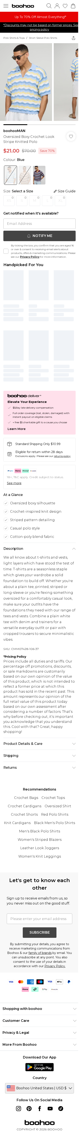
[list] (38, 17)
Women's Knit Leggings (38, 866)
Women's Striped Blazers (38, 849)
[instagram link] (16, 1123)
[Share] (70, 38)
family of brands (41, 967)
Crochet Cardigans (23, 807)
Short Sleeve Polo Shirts (43, 37)
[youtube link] (48, 1123)
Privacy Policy (38, 253)
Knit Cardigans (38, 824)
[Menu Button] (5, 5)
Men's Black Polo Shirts (38, 841)
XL (60, 197)
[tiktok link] (59, 1123)
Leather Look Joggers (38, 858)
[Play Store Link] (38, 1082)
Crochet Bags (25, 799)
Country (38, 1093)
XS (9, 197)
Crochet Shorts (22, 816)
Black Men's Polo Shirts (38, 833)
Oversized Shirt (56, 807)
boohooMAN (14, 128)
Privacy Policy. (53, 981)
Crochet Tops (51, 799)
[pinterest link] (27, 1123)
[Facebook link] (37, 1123)
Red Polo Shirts (53, 816)
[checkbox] (5, 249)
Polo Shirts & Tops (14, 37)
